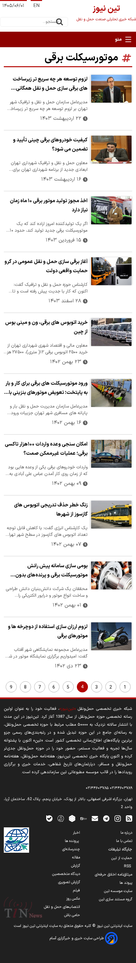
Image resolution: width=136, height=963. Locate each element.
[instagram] (117, 818)
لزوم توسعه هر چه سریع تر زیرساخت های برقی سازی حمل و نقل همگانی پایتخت (50, 84)
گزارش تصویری (69, 882)
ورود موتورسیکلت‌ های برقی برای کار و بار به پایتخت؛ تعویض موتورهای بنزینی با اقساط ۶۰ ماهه (46, 389)
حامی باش (72, 915)
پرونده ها (72, 841)
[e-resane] (16, 840)
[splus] (61, 818)
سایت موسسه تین (118, 891)
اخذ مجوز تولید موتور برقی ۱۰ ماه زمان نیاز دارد (49, 205)
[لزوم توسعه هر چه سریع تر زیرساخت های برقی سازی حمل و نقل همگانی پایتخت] (111, 89)
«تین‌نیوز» (67, 709)
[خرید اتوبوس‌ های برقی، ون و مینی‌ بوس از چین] (111, 332)
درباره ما (126, 833)
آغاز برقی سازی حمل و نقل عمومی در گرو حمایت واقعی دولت (46, 266)
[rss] (129, 818)
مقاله (76, 857)
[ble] (49, 818)
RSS (128, 866)
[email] (95, 818)
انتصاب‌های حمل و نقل (62, 907)
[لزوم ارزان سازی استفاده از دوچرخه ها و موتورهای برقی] (111, 636)
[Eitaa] (83, 818)
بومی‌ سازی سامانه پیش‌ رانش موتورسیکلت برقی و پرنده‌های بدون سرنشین (51, 571)
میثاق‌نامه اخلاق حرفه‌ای (113, 874)
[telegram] (106, 818)
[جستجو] (59, 21)
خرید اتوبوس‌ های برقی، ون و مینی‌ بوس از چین (46, 327)
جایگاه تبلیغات (120, 849)
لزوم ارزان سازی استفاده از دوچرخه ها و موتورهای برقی (48, 631)
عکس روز (73, 899)
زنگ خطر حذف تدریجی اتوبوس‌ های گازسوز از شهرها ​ (51, 509)
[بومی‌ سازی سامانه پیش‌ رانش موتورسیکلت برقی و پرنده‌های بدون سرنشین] (111, 575)
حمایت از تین (121, 858)
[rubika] (72, 818)
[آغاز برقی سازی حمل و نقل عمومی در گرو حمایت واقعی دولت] (111, 271)
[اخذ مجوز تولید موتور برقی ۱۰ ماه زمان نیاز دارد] (111, 210)
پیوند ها (126, 883)
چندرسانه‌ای (71, 849)
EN (36, 6)
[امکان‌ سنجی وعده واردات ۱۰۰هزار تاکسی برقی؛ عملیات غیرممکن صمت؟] (111, 454)
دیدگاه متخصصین (66, 874)
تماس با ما (124, 841)
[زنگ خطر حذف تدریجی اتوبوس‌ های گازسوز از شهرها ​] (111, 515)
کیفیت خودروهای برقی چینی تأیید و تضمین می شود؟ (50, 144)
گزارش (75, 866)
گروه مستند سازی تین (115, 899)
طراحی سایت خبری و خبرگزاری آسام (77, 938)
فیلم (76, 890)
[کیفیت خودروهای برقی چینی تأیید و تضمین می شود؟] (111, 150)
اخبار (76, 833)
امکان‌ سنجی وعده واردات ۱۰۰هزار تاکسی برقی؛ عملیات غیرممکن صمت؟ (46, 448)
